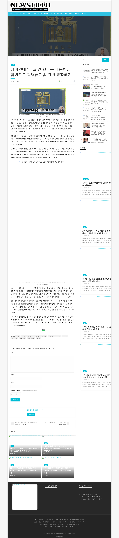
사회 (11, 13)
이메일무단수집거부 (96, 499)
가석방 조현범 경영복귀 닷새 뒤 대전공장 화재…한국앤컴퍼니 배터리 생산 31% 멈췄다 (99, 140)
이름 (12, 374)
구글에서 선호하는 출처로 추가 (67, 81)
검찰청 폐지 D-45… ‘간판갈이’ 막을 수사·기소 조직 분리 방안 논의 (24, 450)
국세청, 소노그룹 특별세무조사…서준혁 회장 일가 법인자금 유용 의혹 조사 (98, 117)
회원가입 (77, 13)
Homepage (13, 59)
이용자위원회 (44, 13)
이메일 (13, 382)
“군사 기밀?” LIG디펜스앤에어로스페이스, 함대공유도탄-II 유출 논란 (98, 86)
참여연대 (22, 338)
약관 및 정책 (83, 494)
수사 (58, 336)
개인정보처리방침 (84, 496)
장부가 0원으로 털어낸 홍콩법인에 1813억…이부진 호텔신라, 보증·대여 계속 (24, 470)
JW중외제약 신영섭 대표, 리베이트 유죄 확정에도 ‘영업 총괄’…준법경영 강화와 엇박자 (57, 448)
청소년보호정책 (96, 496)
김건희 (29, 336)
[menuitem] (11, 14)
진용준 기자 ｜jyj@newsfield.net (18, 81)
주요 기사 (22, 13)
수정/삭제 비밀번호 (24, 390)
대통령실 (36, 336)
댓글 (12, 352)
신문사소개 (36, 13)
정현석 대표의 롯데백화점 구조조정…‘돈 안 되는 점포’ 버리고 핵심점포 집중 (98, 125)
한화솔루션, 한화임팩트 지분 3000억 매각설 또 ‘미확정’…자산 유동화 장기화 (99, 102)
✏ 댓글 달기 (60, 536)
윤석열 (65, 336)
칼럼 (29, 13)
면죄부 (44, 336)
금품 (23, 336)
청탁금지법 (31, 338)
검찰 (18, 336)
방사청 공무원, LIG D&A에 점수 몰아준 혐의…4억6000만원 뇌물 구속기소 (99, 78)
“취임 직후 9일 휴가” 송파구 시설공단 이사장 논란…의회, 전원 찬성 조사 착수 (98, 109)
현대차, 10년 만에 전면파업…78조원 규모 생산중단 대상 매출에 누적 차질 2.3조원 (98, 133)
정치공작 (14, 338)
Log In (84, 13)
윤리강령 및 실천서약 (56, 13)
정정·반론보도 (68, 13)
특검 (38, 338)
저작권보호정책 (84, 499)
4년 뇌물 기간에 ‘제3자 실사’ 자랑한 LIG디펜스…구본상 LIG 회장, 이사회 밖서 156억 (57, 470)
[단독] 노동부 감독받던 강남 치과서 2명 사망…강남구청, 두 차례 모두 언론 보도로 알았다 (99, 94)
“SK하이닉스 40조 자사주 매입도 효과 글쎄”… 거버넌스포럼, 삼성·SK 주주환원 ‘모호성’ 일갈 (99, 71)
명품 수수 (51, 336)
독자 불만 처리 (92, 494)
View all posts (31, 414)
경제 (16, 13)
